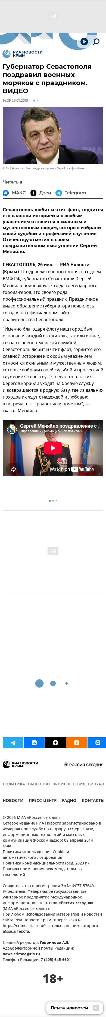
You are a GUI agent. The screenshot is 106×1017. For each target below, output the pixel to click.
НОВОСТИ (13, 801)
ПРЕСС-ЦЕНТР (43, 801)
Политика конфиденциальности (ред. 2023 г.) (46, 863)
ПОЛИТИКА (14, 784)
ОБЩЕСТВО (39, 784)
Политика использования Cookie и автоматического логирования (36, 855)
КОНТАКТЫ (93, 801)
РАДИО (69, 801)
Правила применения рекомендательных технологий (43, 872)
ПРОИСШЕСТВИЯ (68, 784)
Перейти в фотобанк (70, 168)
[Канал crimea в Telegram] (13, 742)
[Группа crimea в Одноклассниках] (76, 742)
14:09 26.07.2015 (15, 100)
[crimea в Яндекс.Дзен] (55, 742)
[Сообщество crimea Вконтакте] (34, 742)
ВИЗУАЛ (96, 784)
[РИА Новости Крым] (22, 54)
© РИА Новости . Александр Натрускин (28, 168)
